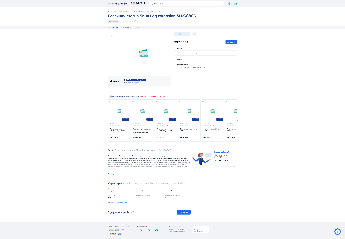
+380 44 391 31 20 (221, 160)
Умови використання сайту (177, 231)
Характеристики (127, 27)
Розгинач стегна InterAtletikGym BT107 (164, 130)
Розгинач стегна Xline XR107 (234, 130)
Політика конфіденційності (176, 227)
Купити (232, 42)
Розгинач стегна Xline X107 (211, 130)
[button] (237, 121)
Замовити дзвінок (224, 165)
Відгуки (140, 27)
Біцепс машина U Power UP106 (188, 130)
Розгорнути (111, 174)
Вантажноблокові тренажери (152, 96)
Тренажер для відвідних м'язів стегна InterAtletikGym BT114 (141, 131)
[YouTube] (156, 230)
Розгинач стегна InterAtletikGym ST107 (117, 130)
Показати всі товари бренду (133, 83)
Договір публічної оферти (176, 229)
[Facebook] (140, 230)
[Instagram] (148, 230)
